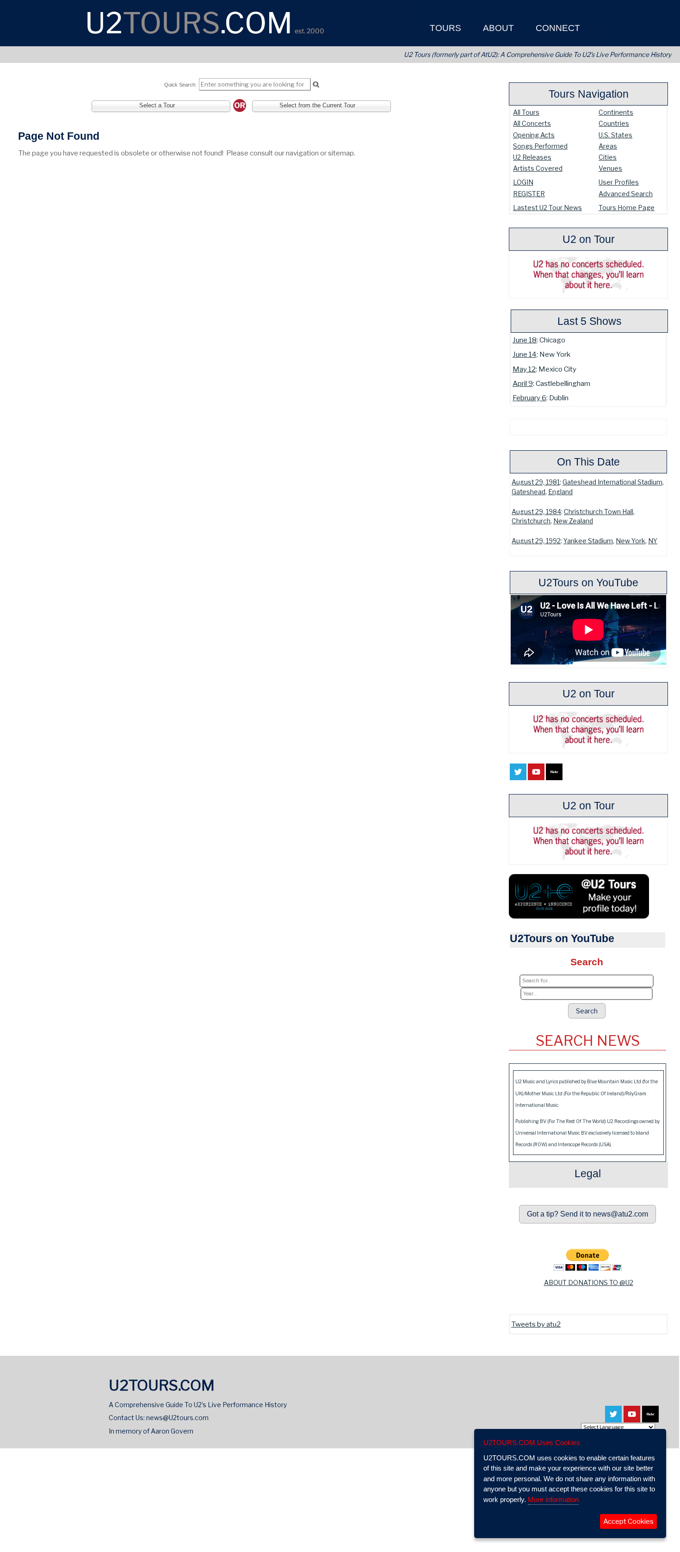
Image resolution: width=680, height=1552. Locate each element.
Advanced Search (626, 194)
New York (630, 541)
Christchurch (531, 521)
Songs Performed (540, 146)
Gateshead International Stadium (612, 482)
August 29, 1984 (536, 511)
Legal (588, 1173)
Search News (588, 1040)
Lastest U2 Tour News (547, 207)
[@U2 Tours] (579, 914)
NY (652, 541)
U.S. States (615, 135)
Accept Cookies (628, 1521)
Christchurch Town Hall (598, 511)
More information (553, 1499)
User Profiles (619, 182)
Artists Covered (538, 168)
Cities (608, 157)
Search (587, 1011)
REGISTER (529, 194)
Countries (614, 123)
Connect (556, 28)
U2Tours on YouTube (588, 583)
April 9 (523, 383)
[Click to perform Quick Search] (316, 84)
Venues (610, 168)
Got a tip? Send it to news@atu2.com (587, 1214)
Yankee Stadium (588, 541)
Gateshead (528, 492)
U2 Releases (532, 157)
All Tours (526, 112)
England (560, 492)
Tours (444, 28)
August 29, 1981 (536, 482)
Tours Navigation (589, 94)
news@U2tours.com (177, 1418)
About (497, 28)
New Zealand (573, 521)
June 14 (525, 354)
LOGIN (523, 182)
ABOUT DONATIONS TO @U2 (588, 1282)
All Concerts (532, 123)
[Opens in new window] (518, 774)
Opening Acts (534, 135)
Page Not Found (58, 136)
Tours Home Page (627, 207)
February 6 (529, 397)
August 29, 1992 (536, 541)
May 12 (524, 369)
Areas (608, 146)
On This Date (588, 462)
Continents (616, 112)
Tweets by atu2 (536, 1324)
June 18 (525, 339)
